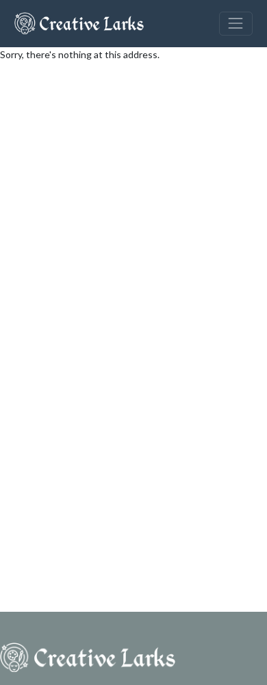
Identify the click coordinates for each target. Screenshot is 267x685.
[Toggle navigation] (236, 24)
